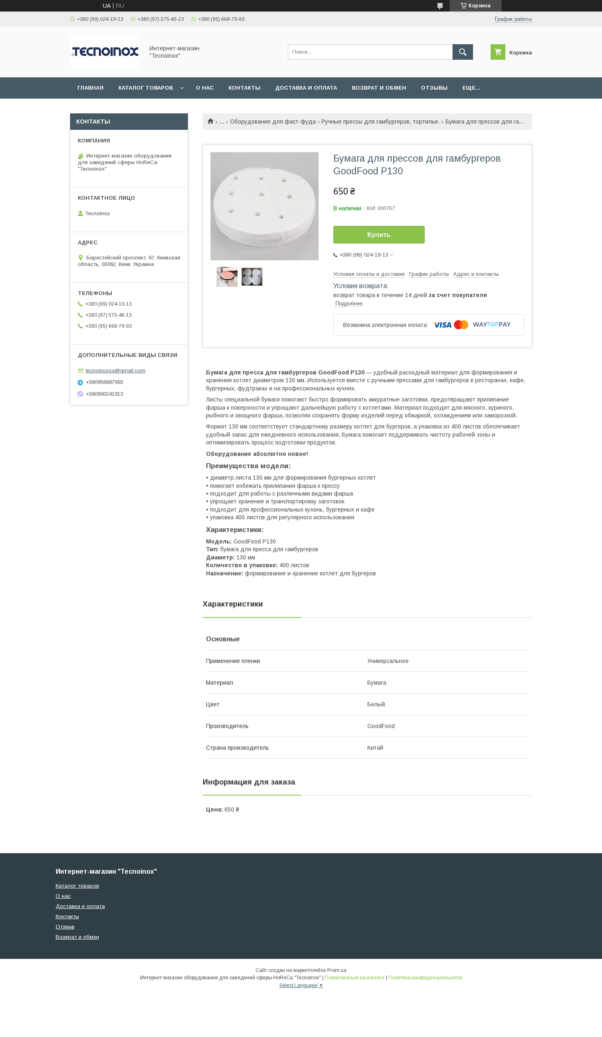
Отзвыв (65, 927)
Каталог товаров (145, 88)
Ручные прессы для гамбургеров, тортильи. (380, 121)
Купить (379, 234)
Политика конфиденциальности (425, 978)
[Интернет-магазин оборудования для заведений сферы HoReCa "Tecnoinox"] (105, 66)
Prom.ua (336, 970)
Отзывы (434, 88)
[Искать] (463, 52)
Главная (90, 88)
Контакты (244, 88)
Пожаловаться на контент (355, 978)
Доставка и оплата (306, 88)
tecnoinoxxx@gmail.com (115, 370)
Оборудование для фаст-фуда (273, 121)
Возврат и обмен (379, 88)
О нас (205, 88)
